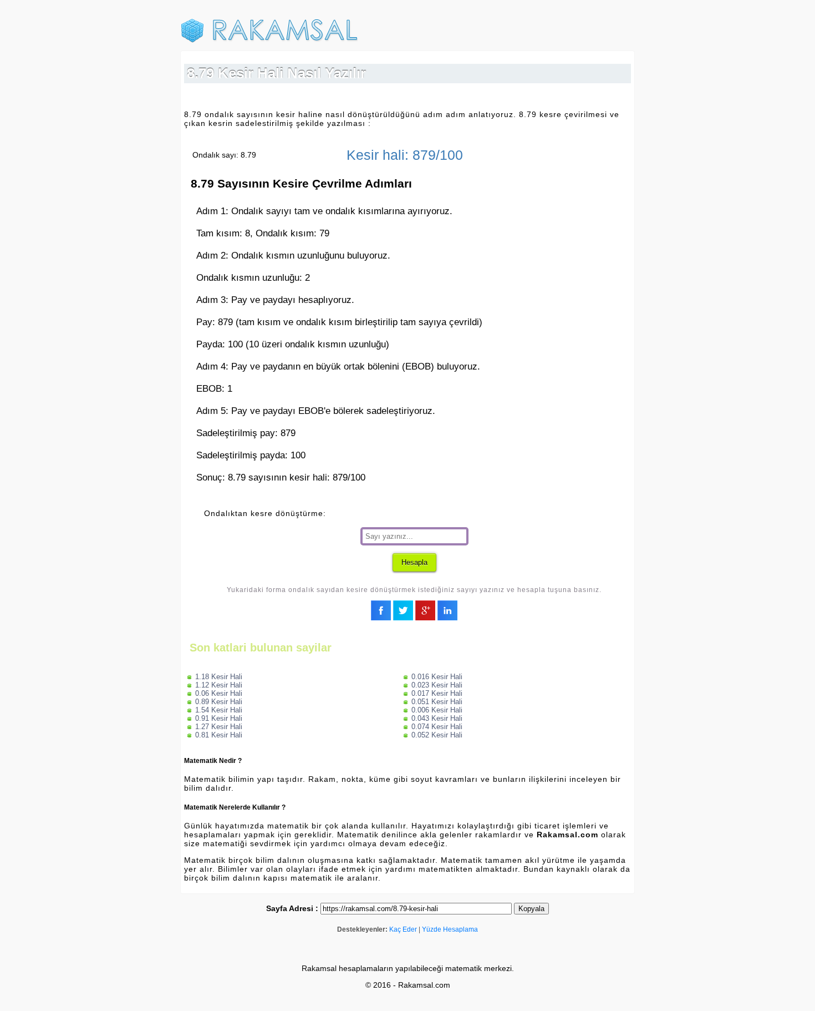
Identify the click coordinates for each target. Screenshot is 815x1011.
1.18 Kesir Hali (218, 677)
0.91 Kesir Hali (218, 718)
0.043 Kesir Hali (436, 718)
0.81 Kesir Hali (218, 735)
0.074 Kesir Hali (436, 726)
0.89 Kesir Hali (218, 701)
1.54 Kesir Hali (218, 710)
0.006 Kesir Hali (436, 710)
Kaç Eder (403, 929)
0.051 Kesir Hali (436, 701)
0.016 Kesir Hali (436, 677)
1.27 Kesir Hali (218, 726)
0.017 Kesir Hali (436, 693)
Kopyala (531, 908)
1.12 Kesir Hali (218, 685)
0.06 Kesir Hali (218, 693)
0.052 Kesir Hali (436, 735)
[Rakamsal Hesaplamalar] (269, 40)
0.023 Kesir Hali (436, 685)
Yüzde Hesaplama (450, 929)
